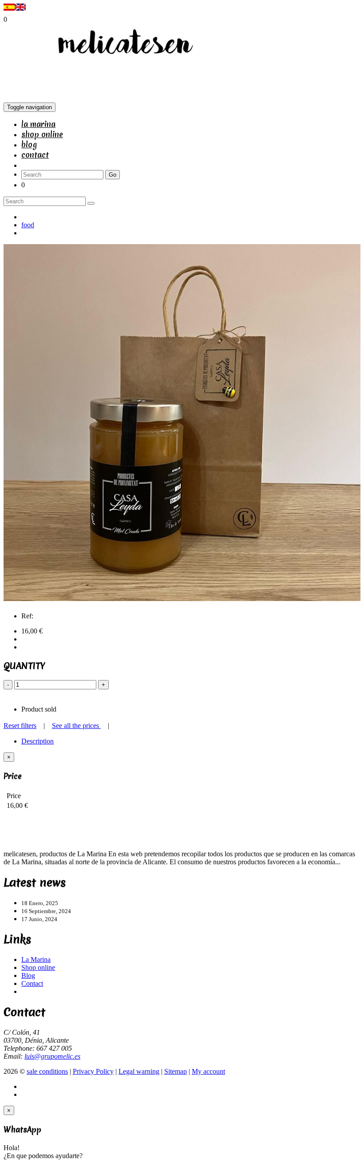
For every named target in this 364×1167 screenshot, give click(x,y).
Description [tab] (37, 741)
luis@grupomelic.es (52, 1056)
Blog (29, 144)
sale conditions (47, 1071)
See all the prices (76, 725)
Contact (35, 155)
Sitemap (175, 1071)
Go (112, 174)
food (27, 225)
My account (208, 1071)
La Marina (38, 124)
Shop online (42, 134)
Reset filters (20, 725)
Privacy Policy (93, 1071)
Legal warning (139, 1071)
